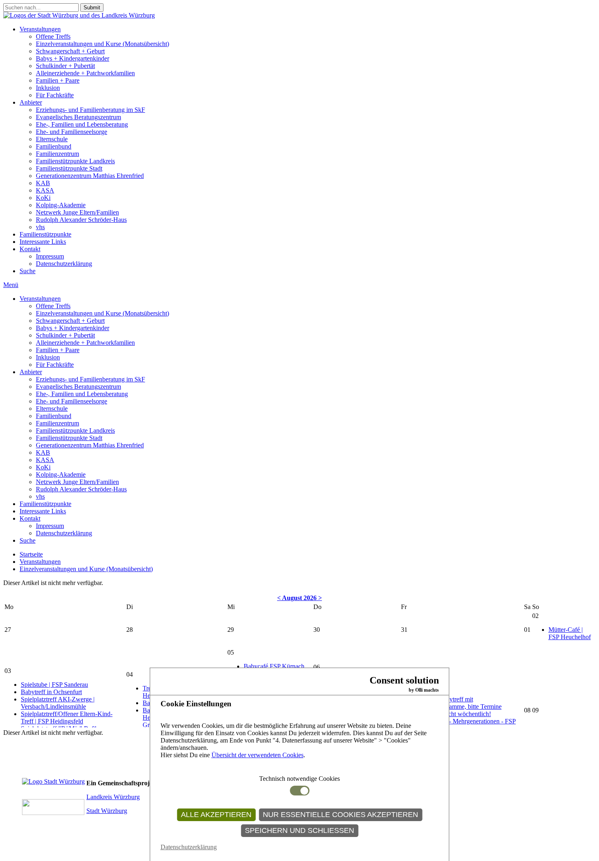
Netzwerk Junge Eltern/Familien (77, 212)
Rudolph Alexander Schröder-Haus (81, 219)
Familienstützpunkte (45, 234)
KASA (45, 190)
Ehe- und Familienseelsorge (71, 131)
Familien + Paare (57, 80)
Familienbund (53, 146)
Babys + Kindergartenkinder (72, 58)
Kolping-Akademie (61, 205)
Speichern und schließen (299, 830)
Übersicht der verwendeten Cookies (257, 754)
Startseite (31, 554)
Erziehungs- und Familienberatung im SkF (90, 109)
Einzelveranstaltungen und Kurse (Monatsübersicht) (102, 43)
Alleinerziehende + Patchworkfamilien (85, 73)
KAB (43, 183)
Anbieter (31, 102)
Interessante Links (43, 241)
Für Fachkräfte (55, 95)
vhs (40, 226)
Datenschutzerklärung (64, 263)
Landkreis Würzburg (113, 796)
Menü (10, 284)
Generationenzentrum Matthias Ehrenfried (90, 175)
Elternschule (52, 139)
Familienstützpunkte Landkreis (75, 161)
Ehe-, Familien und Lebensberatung (82, 124)
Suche (27, 270)
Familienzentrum (57, 153)
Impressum (50, 256)
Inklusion (48, 87)
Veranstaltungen (40, 29)
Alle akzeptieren (216, 815)
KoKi (43, 197)
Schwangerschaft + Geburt (70, 51)
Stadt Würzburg (106, 810)
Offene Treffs (53, 36)
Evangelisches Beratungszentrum (78, 117)
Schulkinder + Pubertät (65, 65)
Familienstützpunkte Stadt (69, 168)
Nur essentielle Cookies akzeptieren (340, 815)
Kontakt (30, 248)
